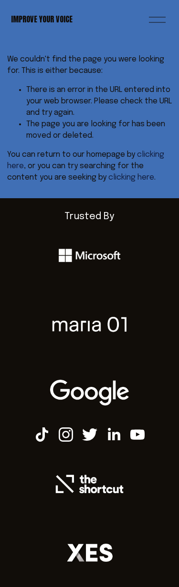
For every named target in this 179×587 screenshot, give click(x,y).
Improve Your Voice (42, 19)
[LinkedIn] (113, 434)
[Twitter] (89, 434)
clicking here (131, 177)
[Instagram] (66, 434)
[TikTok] (42, 434)
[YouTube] (137, 434)
